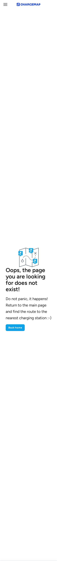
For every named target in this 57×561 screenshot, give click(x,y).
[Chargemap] (28, 4)
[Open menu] (5, 4)
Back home (15, 327)
